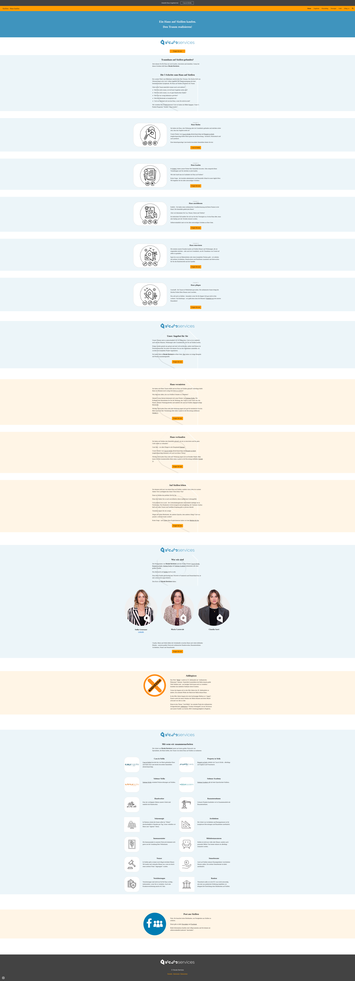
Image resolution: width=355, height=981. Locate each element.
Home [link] (309, 8)
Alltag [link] (346, 8)
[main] (177, 24)
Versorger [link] (333, 8)
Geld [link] (340, 8)
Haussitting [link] (325, 8)
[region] (177, 3)
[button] (353, 8)
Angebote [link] (316, 8)
